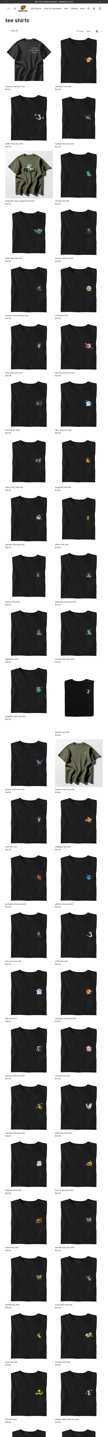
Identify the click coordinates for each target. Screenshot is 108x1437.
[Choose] (48, 80)
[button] (89, 31)
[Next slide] (49, 60)
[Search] (15, 8)
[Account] (94, 8)
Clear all (14, 30)
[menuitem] (82, 8)
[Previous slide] (9, 60)
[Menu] (8, 9)
